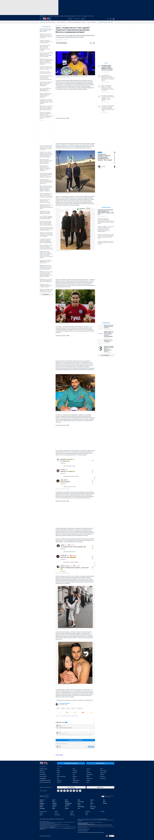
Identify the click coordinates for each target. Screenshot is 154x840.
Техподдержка (43, 778)
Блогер (58, 708)
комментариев (62, 42)
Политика (89, 772)
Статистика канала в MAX (45, 782)
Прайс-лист (42, 770)
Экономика (102, 776)
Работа (88, 776)
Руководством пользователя (83, 823)
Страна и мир (103, 772)
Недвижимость (76, 780)
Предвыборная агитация (45, 780)
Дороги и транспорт (61, 776)
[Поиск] (107, 19)
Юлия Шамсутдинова (64, 703)
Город (58, 774)
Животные (59, 780)
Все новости (46, 26)
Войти (60, 747)
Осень (88, 770)
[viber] (67, 790)
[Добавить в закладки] (91, 43)
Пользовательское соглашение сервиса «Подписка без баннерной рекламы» (91, 832)
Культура (75, 772)
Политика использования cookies (83, 829)
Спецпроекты (103, 778)
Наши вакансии (43, 776)
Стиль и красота (103, 770)
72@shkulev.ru (52, 827)
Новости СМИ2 (59, 754)
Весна (58, 772)
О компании (42, 772)
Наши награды (43, 774)
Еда (58, 778)
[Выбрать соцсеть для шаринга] (94, 43)
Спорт (101, 768)
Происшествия (90, 774)
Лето (74, 774)
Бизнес (58, 770)
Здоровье (59, 782)
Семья (88, 782)
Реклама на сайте (43, 768)
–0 (93, 737)
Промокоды (106, 323)
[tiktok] (80, 790)
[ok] (64, 790)
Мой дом (75, 776)
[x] (74, 790)
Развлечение (79, 708)
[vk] (61, 790)
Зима (74, 768)
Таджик (62, 708)
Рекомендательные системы (83, 830)
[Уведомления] (110, 19)
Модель (73, 708)
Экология (102, 774)
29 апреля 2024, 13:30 (59, 39)
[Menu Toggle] (40, 19)
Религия (88, 780)
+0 (90, 737)
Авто (58, 768)
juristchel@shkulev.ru (67, 828)
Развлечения (89, 778)
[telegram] (58, 790)
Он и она (88, 768)
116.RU (71, 146)
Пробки (77, 18)
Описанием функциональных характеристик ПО (86, 824)
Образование (75, 782)
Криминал (75, 770)
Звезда (68, 708)
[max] (71, 790)
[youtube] (77, 790)
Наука (74, 778)
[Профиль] (113, 19)
